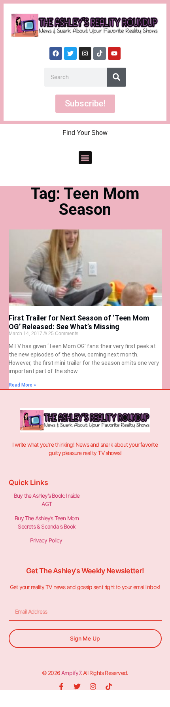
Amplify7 (71, 672)
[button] (85, 157)
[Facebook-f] (61, 686)
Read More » (22, 385)
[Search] (116, 77)
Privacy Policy (46, 540)
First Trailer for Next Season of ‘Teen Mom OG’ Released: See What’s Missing (79, 322)
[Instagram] (85, 53)
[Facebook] (55, 53)
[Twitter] (70, 53)
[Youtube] (114, 53)
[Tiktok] (99, 53)
